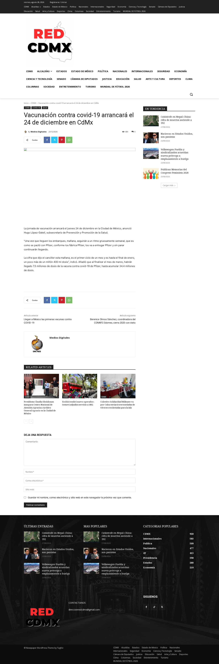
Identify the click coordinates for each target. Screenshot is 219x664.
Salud (45, 108)
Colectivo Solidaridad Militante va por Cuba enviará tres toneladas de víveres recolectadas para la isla (117, 405)
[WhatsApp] (69, 140)
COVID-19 (36, 108)
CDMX (33, 103)
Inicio (26, 103)
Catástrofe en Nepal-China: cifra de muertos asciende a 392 (176, 120)
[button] (191, 94)
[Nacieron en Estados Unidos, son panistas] (151, 137)
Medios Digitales (38, 131)
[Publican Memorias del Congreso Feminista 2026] (151, 173)
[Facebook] (47, 140)
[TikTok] (154, 607)
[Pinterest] (62, 140)
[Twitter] (54, 140)
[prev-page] (26, 421)
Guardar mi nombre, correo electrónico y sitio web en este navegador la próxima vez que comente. (80, 497)
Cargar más (168, 185)
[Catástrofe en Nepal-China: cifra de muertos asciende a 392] (151, 120)
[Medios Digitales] (26, 131)
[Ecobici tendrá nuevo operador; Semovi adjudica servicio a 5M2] (79, 386)
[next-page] (31, 421)
